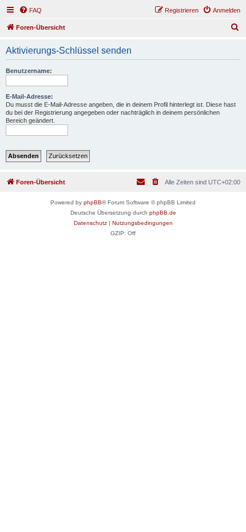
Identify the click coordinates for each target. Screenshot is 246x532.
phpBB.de (162, 212)
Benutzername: (29, 70)
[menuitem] (30, 10)
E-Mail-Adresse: (29, 96)
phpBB (93, 202)
